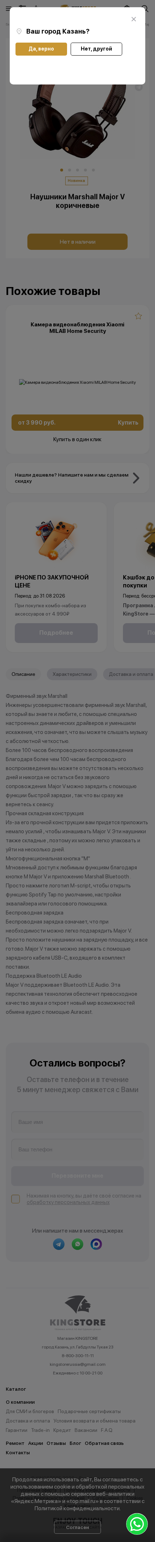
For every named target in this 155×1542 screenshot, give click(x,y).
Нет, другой (96, 49)
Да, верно (41, 49)
